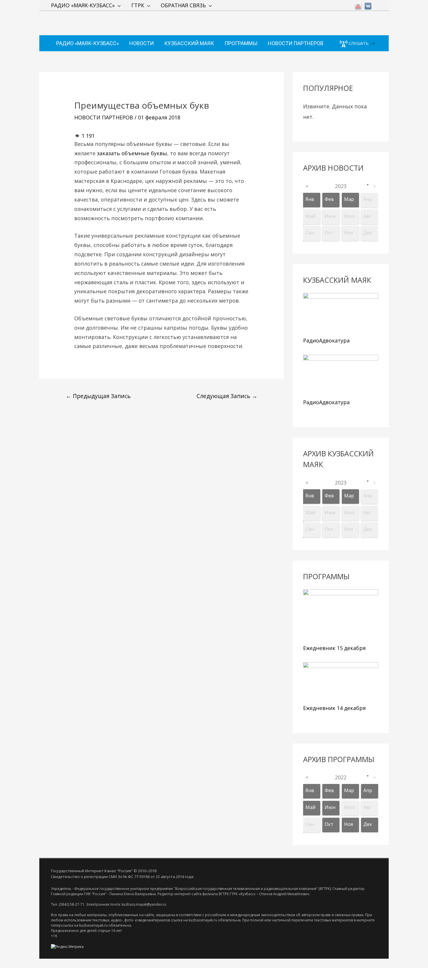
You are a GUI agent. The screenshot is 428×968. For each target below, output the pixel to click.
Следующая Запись (227, 396)
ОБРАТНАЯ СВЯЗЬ (183, 5)
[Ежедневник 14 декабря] (340, 682)
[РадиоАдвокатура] (340, 313)
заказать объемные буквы (132, 153)
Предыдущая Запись (98, 396)
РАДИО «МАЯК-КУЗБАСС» (83, 5)
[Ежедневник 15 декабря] (340, 615)
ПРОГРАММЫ (240, 43)
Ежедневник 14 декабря (334, 707)
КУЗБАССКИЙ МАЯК (189, 43)
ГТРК (137, 5)
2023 (340, 186)
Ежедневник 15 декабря (334, 647)
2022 (340, 777)
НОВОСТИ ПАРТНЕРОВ (295, 43)
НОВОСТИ (141, 43)
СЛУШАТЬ (358, 43)
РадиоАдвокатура (326, 340)
